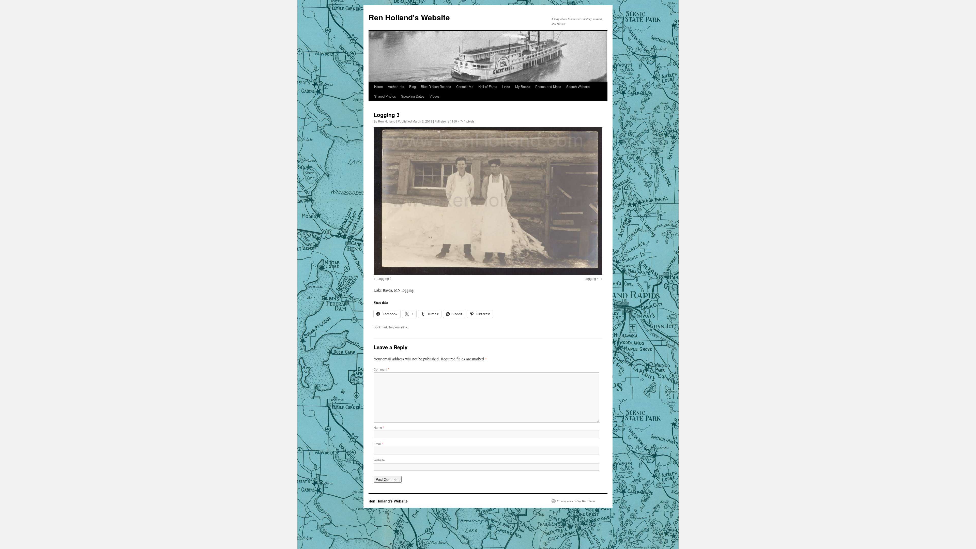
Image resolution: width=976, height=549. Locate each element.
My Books (522, 86)
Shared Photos (385, 96)
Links (506, 86)
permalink (400, 327)
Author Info (396, 86)
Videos (435, 96)
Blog (412, 86)
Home (378, 86)
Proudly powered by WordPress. (576, 501)
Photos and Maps (548, 86)
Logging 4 (592, 278)
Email (379, 443)
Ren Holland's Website (409, 17)
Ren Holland (386, 121)
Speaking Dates (412, 96)
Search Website (578, 86)
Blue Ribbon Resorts (436, 86)
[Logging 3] (488, 201)
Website (379, 460)
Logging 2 (384, 278)
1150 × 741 (458, 121)
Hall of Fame (487, 86)
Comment (381, 369)
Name (379, 427)
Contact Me (464, 86)
